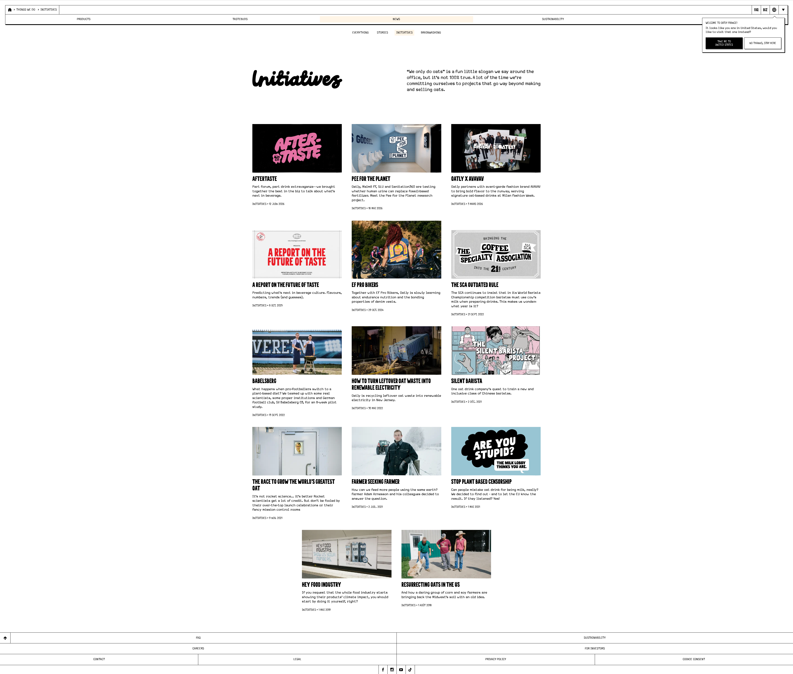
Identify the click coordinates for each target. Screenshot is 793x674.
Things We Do (25, 9)
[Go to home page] (9, 9)
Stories (382, 32)
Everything (360, 32)
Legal (297, 659)
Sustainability (553, 19)
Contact (99, 659)
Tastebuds (240, 19)
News (396, 19)
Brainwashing (431, 32)
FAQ (198, 637)
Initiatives (48, 9)
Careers (198, 648)
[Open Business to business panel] (765, 9)
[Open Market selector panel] (774, 9)
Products (83, 19)
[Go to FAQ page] (756, 9)
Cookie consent (694, 659)
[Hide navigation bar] (783, 9)
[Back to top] (5, 638)
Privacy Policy (495, 659)
